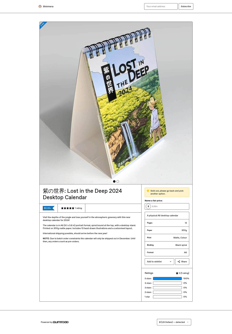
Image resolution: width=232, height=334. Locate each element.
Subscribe (186, 6)
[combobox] (159, 261)
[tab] (114, 181)
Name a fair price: (153, 200)
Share (184, 261)
